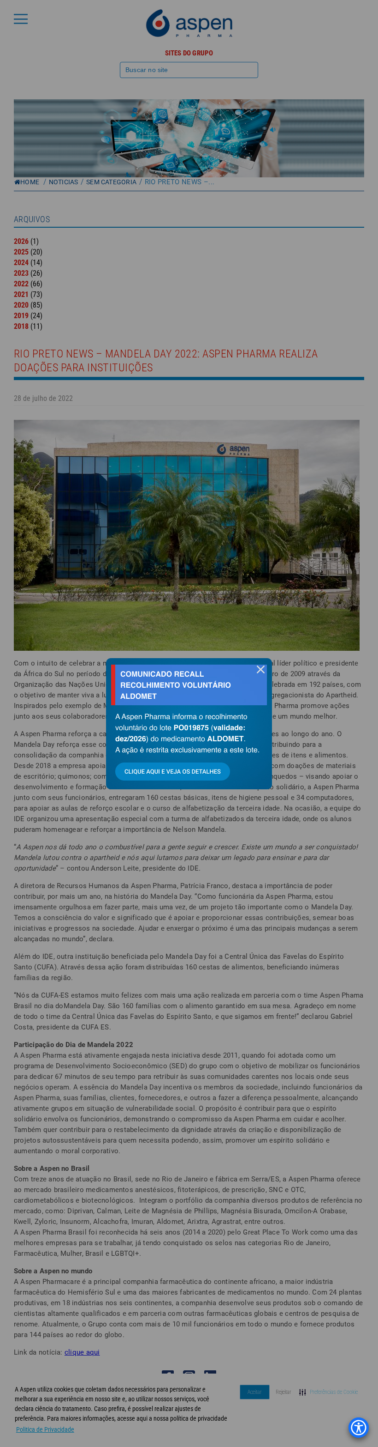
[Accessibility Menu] (358, 1427)
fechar (260, 669)
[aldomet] (189, 723)
